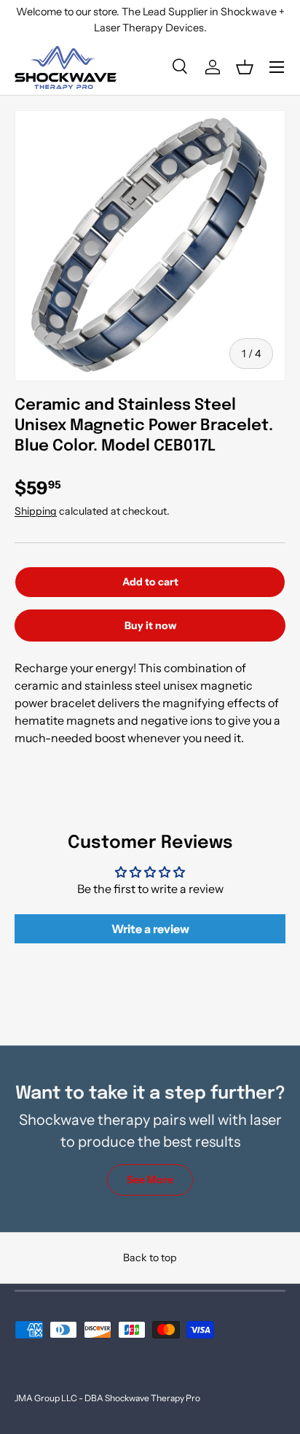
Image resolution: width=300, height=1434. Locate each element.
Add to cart (150, 581)
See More (150, 1179)
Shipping (36, 511)
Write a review (150, 928)
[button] (245, 67)
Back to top (150, 1257)
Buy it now (150, 625)
